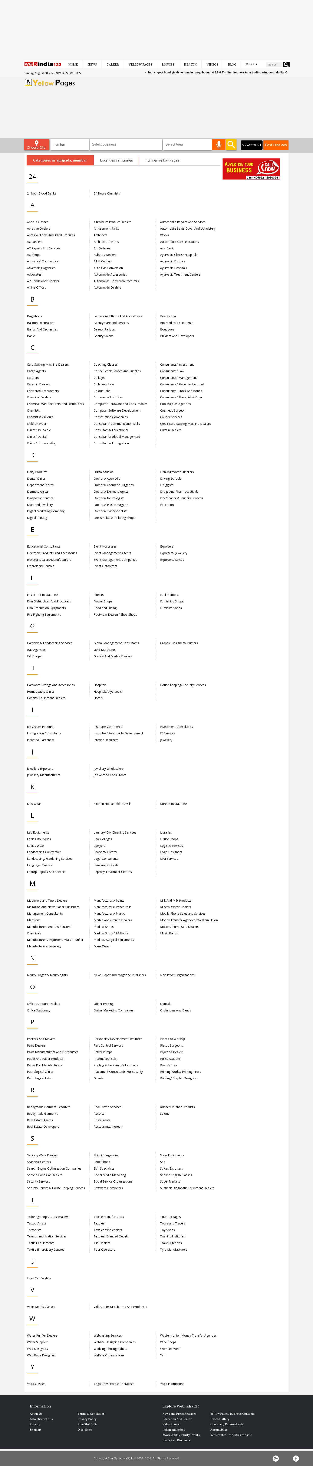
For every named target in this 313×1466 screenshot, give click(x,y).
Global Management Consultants (116, 643)
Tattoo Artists (36, 1223)
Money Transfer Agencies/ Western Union (189, 920)
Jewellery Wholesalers (108, 769)
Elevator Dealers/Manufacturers (49, 560)
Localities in (109, 160)
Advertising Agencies (41, 268)
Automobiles (219, 1429)
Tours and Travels (172, 1223)
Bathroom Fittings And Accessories (118, 316)
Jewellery (166, 740)
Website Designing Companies (115, 1342)
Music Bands (169, 933)
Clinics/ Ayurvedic (39, 430)
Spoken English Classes (176, 1175)
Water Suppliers (38, 1342)
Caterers (33, 378)
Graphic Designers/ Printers (179, 643)
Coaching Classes (106, 364)
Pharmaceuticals (105, 1059)
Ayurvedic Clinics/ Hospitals (178, 255)
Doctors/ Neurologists (109, 498)
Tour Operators (104, 1249)
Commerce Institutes (108, 397)
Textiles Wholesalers (108, 1230)
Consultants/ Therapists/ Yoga (181, 397)
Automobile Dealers (107, 287)
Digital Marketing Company (46, 511)
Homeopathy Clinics (41, 691)
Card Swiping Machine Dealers (48, 364)
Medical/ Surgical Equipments (114, 940)
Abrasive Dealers (38, 228)
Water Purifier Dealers (42, 1335)
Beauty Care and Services (111, 323)
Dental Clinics (36, 478)
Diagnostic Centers (40, 498)
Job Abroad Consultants (110, 775)
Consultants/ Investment (177, 364)
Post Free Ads (276, 145)
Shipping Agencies (106, 1155)
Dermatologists (38, 491)
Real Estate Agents (40, 1120)
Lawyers (99, 846)
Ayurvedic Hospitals (173, 268)
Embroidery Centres (40, 566)
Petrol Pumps (103, 1052)
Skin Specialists (104, 1168)
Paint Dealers (36, 1045)
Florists (99, 595)
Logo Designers (171, 852)
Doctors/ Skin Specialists (111, 511)
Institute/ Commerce (108, 727)
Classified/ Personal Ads (226, 1424)
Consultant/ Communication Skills (117, 424)
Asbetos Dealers (105, 255)
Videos (212, 64)
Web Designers (37, 1349)
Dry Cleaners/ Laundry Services (181, 498)
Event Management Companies (115, 560)
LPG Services (169, 859)
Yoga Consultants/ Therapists (114, 1384)
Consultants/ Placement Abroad (182, 384)
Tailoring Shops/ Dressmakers (48, 1217)
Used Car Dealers (39, 1278)
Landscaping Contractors (44, 852)
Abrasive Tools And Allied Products (51, 235)
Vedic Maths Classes (41, 1307)
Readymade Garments (42, 1113)
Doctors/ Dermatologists (111, 491)
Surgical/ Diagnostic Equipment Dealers (187, 1188)
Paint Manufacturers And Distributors (52, 1052)
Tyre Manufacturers (173, 1249)
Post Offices (168, 1065)
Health (190, 64)
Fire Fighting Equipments (44, 614)
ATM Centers (103, 261)
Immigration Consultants (44, 733)
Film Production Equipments (46, 608)
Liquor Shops (169, 839)
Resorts (99, 1113)
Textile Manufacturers (109, 1217)
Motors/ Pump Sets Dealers (179, 927)
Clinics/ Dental (37, 437)
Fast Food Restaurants (43, 595)
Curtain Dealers (170, 430)
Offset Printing (103, 1004)
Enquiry (35, 1424)
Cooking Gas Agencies (175, 404)
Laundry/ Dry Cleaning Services (115, 832)
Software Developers (108, 1188)
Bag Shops (34, 316)
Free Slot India (87, 1424)
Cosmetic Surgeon (172, 410)
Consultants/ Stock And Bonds (181, 391)
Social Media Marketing (110, 1175)
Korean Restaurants (174, 804)
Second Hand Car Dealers (44, 1175)
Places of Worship (172, 1039)
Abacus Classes (37, 222)
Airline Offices (36, 287)
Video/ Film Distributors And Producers (120, 1307)
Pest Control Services (108, 1045)
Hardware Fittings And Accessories (51, 685)
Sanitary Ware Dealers (42, 1155)
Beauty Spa (168, 316)
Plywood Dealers (172, 1052)
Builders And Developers (177, 336)
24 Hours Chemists (107, 193)
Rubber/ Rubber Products (177, 1107)
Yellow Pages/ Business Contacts (232, 1414)
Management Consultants (45, 913)
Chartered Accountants (43, 391)
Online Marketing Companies (114, 1010)
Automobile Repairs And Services (182, 222)
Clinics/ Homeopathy (41, 443)
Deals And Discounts (176, 1440)
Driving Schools (170, 478)
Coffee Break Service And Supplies (117, 371)
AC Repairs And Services (43, 248)
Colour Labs (102, 391)
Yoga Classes (36, 1384)
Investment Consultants (176, 727)
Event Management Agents (112, 553)
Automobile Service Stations (179, 242)
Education (167, 505)
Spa (162, 1162)
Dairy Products (37, 472)
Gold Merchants (105, 650)
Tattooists (34, 1230)
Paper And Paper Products (45, 1059)
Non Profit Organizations (177, 975)
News (92, 64)
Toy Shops (167, 1230)
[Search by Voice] (218, 144)
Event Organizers (105, 566)
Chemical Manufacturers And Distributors (55, 404)
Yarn (163, 1355)
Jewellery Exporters (40, 769)
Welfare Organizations (109, 1355)
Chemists (33, 410)
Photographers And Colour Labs (116, 1065)
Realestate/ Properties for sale (231, 1435)
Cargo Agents (36, 371)
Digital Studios (103, 472)
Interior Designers (106, 740)
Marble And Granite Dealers (113, 920)
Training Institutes (172, 1236)
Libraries (166, 832)
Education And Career (177, 1419)
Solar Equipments (172, 1155)
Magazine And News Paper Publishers (53, 907)
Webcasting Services (108, 1335)
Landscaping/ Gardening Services (49, 859)
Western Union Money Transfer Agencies (188, 1335)
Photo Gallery (219, 1419)
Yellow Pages (140, 64)
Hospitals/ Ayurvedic (108, 691)
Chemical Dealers (39, 397)
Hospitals (100, 685)
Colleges (99, 378)
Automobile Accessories (110, 274)
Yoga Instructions (172, 1384)
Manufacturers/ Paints (109, 900)
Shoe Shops (102, 1162)
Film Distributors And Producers (49, 601)
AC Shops (33, 255)
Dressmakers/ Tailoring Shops (114, 518)
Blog (232, 64)
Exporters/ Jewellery (173, 553)
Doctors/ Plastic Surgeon (111, 505)
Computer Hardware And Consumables (121, 404)
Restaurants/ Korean (108, 1126)
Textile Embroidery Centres (45, 1249)
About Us (36, 1414)
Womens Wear (170, 1349)
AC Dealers (34, 242)
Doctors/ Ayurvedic (107, 478)
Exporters (166, 546)
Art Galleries (102, 248)
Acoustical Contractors (42, 261)
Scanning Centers (39, 1162)
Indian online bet (173, 1429)
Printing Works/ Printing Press (180, 1072)
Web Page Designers (41, 1355)
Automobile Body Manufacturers (116, 281)
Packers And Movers (41, 1039)
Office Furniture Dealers (43, 1004)
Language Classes (39, 865)
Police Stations (170, 1059)
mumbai (126, 160)
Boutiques (167, 329)
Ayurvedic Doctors (172, 261)
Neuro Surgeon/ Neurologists (47, 975)
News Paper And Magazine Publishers (120, 975)
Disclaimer (85, 1429)
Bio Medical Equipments (176, 323)
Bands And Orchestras (42, 329)
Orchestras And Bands (175, 1010)
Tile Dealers (102, 1243)
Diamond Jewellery (40, 505)
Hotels (98, 698)
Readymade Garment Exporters (48, 1107)
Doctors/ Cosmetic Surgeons (114, 485)
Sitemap (35, 1429)
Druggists (166, 485)
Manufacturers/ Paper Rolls (112, 907)
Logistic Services (171, 846)
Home (73, 64)
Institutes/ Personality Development (118, 733)
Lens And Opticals (106, 865)
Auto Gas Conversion (108, 268)
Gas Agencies (36, 650)
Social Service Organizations (113, 1181)
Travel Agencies (171, 1243)
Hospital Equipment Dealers (46, 698)
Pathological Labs (39, 1078)
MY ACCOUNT (251, 145)
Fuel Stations (169, 595)
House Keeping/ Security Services (183, 685)
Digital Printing (37, 518)
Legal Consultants (106, 859)
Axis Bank (167, 248)
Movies (168, 64)
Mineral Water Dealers (175, 907)
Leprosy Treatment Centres (113, 872)
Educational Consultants (43, 546)
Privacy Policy (87, 1419)
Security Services (38, 1181)
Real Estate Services (107, 1107)
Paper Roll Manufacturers (44, 1065)
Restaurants (102, 1120)
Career (113, 64)
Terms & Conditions (91, 1414)
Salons (164, 1113)
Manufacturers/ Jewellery (44, 946)
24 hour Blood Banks (41, 193)
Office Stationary (38, 1010)
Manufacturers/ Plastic (109, 913)
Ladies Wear (35, 846)
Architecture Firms (106, 242)
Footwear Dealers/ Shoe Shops (115, 614)
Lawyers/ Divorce (106, 852)
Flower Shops (103, 601)
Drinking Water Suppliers (177, 472)
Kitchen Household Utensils (112, 804)
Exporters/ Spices (172, 560)
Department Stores (40, 485)
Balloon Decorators (40, 323)
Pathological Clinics (40, 1072)
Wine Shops (168, 1342)
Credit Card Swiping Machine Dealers (185, 424)
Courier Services (171, 417)
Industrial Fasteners (40, 740)
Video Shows (170, 1424)
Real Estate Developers (43, 1126)
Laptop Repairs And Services (46, 872)
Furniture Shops (171, 608)
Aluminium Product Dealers (112, 222)
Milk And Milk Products (175, 900)
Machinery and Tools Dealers (47, 900)
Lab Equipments (38, 832)
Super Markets (170, 1181)
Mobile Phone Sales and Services (182, 913)
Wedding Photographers (110, 1349)
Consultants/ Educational (111, 430)
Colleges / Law (104, 384)
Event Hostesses (105, 546)
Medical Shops (104, 927)
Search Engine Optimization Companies (54, 1168)
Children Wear (36, 424)
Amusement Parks (106, 228)
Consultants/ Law (172, 371)
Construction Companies (111, 417)
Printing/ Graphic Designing (178, 1078)
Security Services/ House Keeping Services (56, 1188)
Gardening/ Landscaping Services (49, 643)
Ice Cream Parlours (40, 727)
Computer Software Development (117, 410)
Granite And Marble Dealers (113, 656)
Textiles (99, 1223)
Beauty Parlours (105, 329)
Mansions (33, 920)
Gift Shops (34, 656)
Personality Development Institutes (118, 1039)
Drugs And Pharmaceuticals (179, 491)
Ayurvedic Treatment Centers (180, 274)
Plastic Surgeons (171, 1045)
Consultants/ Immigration (111, 443)
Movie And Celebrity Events (181, 1435)
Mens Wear (101, 946)
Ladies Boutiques (39, 839)
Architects (100, 235)
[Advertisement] (156, 30)
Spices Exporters (171, 1168)
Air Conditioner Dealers (43, 281)
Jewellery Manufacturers (43, 775)
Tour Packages (170, 1217)
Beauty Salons (103, 336)
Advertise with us (68, 73)
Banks (31, 336)
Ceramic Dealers (38, 384)
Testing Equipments (40, 1243)
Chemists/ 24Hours (40, 417)
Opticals (165, 1004)
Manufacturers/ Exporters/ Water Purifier (55, 940)
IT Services (167, 733)
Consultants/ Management (178, 378)
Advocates (34, 274)
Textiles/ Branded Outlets (111, 1236)
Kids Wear (34, 804)
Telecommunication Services (47, 1236)
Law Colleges (103, 839)
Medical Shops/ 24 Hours (111, 933)
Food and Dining (105, 608)
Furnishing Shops (172, 601)
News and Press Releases (179, 1414)
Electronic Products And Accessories (52, 553)
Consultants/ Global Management (117, 437)
